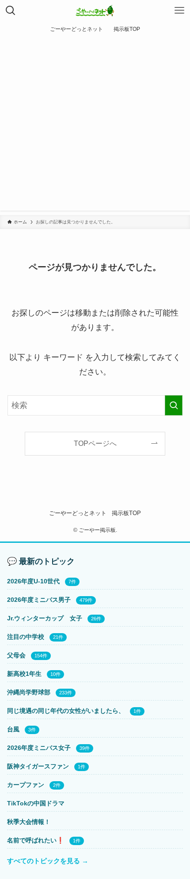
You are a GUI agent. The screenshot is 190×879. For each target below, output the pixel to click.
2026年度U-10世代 (33, 581)
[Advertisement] (95, 126)
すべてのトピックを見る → (47, 860)
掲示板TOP (126, 513)
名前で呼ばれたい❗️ (35, 840)
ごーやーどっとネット (77, 513)
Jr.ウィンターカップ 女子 (44, 618)
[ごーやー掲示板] (95, 10)
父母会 (16, 655)
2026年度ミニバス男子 (39, 599)
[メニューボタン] (179, 10)
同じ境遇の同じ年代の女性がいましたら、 (66, 710)
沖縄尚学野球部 (28, 692)
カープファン (25, 784)
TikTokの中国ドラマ (36, 803)
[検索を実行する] (173, 405)
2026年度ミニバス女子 (39, 747)
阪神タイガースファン (38, 766)
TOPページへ (95, 443)
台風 (13, 729)
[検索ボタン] (10, 10)
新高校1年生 (24, 673)
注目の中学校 (25, 636)
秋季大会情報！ (28, 821)
